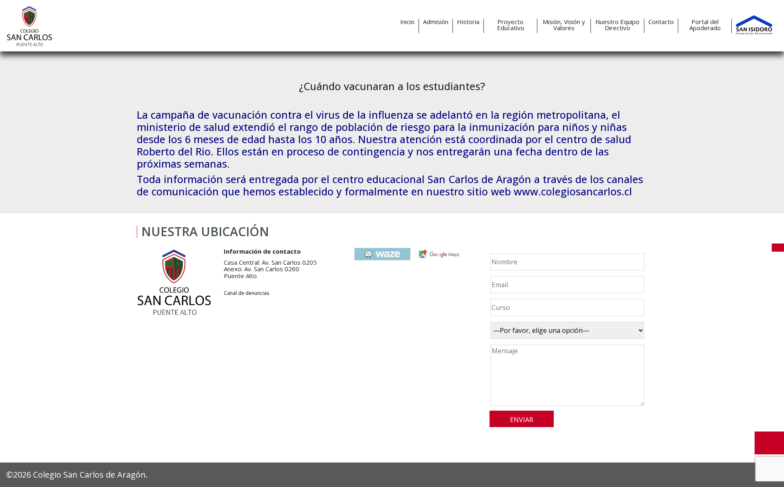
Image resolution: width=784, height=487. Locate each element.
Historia (468, 22)
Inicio (407, 22)
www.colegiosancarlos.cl (573, 191)
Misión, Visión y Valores (564, 25)
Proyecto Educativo (510, 25)
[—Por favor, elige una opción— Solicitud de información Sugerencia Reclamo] (566, 330)
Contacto (661, 22)
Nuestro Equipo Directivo (617, 25)
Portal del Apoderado (705, 25)
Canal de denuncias (246, 293)
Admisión (435, 22)
